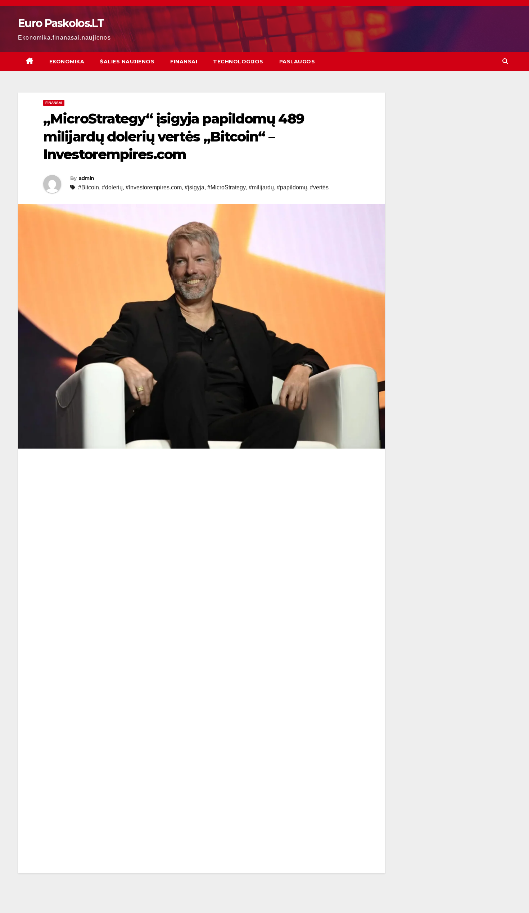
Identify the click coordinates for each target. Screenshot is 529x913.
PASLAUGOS (297, 61)
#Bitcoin (88, 187)
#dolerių (112, 187)
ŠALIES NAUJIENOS (127, 61)
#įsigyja (194, 187)
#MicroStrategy (226, 187)
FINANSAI (183, 61)
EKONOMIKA (67, 61)
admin (86, 178)
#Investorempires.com (154, 187)
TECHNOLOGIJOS (238, 61)
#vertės (319, 187)
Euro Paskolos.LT (61, 23)
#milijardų (261, 187)
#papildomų (292, 187)
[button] (505, 61)
